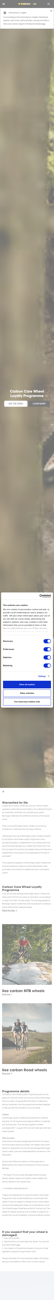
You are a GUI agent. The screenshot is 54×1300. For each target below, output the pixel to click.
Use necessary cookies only (27, 702)
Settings (42, 676)
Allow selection (27, 693)
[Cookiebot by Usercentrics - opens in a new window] (39, 596)
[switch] (47, 649)
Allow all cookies (27, 684)
